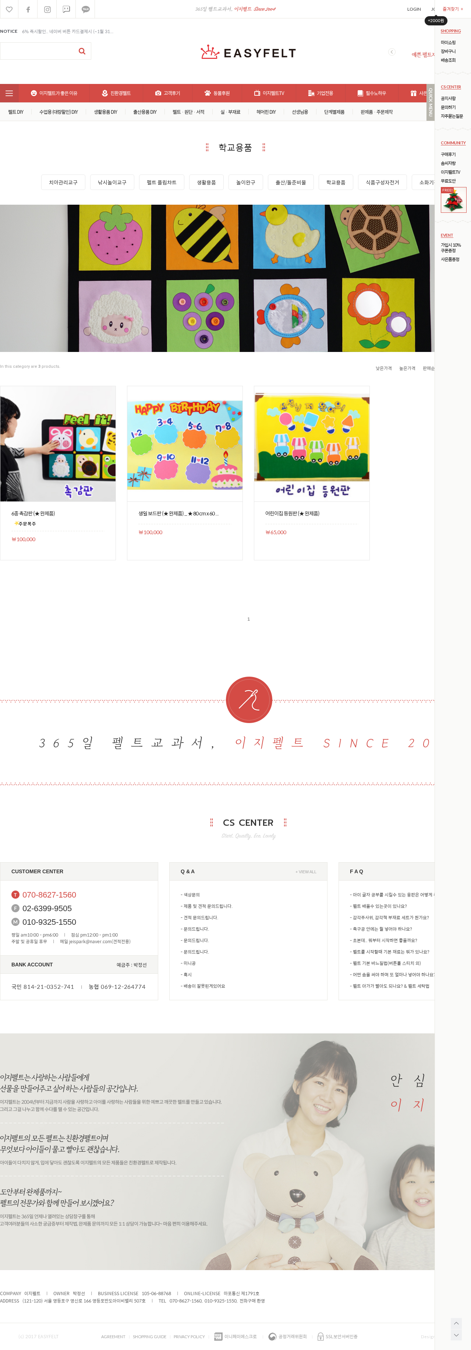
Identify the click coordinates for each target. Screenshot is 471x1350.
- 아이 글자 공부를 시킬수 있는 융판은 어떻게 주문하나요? (403, 894)
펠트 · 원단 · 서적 (188, 112)
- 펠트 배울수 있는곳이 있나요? (378, 906)
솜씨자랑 (448, 163)
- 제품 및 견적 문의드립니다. (207, 906)
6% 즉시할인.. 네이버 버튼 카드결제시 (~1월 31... (67, 31)
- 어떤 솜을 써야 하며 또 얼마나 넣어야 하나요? (393, 974)
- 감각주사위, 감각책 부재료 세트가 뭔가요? (389, 917)
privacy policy (189, 1336)
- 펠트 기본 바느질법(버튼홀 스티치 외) (385, 963)
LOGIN (414, 9)
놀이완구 (245, 182)
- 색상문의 (190, 894)
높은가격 (407, 368)
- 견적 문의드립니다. (199, 917)
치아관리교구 (63, 182)
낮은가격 (384, 368)
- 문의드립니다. (195, 929)
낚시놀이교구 (112, 182)
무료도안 (448, 181)
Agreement (113, 1336)
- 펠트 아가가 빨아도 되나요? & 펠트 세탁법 (389, 986)
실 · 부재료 (230, 112)
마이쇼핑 (448, 42)
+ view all (305, 872)
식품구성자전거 (382, 182)
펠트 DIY (15, 112)
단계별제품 (334, 112)
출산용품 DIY (144, 112)
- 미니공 (188, 963)
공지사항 (448, 98)
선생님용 (300, 112)
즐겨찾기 (453, 9)
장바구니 (448, 51)
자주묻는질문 (452, 116)
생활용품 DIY (105, 112)
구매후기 (448, 154)
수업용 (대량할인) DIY (58, 112)
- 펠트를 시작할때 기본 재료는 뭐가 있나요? (389, 951)
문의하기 (448, 107)
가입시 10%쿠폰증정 (451, 247)
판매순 (429, 368)
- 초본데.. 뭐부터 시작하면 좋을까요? (383, 940)
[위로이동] (456, 1323)
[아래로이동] (456, 1334)
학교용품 (336, 182)
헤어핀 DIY (266, 112)
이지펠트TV (450, 172)
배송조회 (448, 60)
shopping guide (149, 1336)
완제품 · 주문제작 (377, 112)
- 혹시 (186, 974)
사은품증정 (450, 259)
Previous (392, 52)
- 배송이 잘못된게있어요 (203, 986)
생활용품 (206, 182)
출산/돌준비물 (291, 182)
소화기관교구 (433, 182)
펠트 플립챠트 (162, 182)
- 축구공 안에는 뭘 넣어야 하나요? (381, 929)
